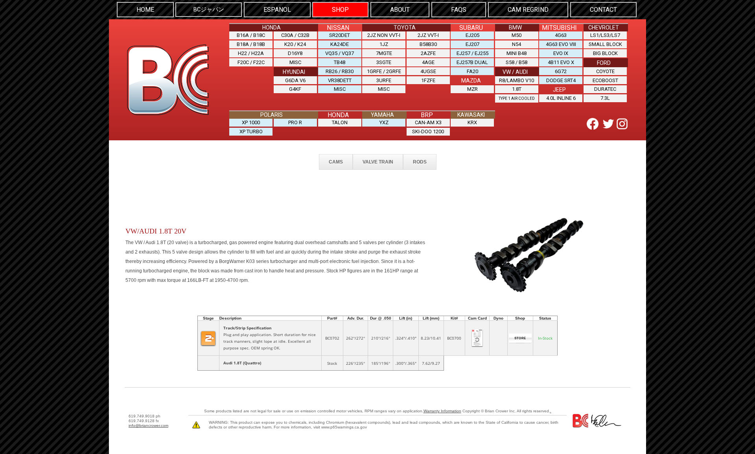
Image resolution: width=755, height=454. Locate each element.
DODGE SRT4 (561, 80)
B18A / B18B (251, 44)
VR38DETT (340, 80)
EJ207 (472, 44)
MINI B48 (516, 53)
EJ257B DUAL (472, 62)
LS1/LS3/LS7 (605, 35)
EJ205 (472, 35)
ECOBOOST (605, 80)
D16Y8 (295, 53)
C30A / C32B (295, 35)
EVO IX (560, 53)
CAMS (336, 162)
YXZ (384, 122)
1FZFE (428, 80)
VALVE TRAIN (378, 162)
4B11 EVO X (561, 62)
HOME (145, 9)
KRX (472, 122)
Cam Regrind (528, 9)
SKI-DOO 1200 (428, 131)
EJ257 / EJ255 (472, 53)
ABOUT (400, 9)
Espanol (277, 9)
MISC (295, 62)
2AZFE (428, 53)
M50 (516, 35)
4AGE (428, 62)
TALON (340, 122)
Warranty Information (442, 411)
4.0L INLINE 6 (561, 98)
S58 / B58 (516, 62)
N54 (516, 44)
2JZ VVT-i (428, 35)
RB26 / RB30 (340, 71)
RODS (420, 162)
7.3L (605, 98)
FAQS (458, 9)
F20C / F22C (251, 62)
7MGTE (384, 53)
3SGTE (383, 62)
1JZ (383, 44)
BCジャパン (208, 9)
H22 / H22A (251, 53)
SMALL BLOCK (605, 44)
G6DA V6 (295, 80)
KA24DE (339, 44)
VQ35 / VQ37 (339, 53)
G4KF (295, 89)
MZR (472, 89)
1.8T (516, 89)
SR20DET (339, 35)
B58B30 (428, 44)
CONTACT (603, 9)
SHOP (340, 9)
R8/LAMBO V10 (516, 80)
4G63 (561, 35)
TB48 (339, 62)
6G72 (561, 71)
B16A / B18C (251, 35)
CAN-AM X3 (428, 122)
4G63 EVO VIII (561, 44)
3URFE (383, 80)
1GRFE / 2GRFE (384, 71)
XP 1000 (251, 122)
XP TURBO (251, 131)
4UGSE (428, 71)
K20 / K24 (295, 44)
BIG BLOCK (605, 53)
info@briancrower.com (148, 425)
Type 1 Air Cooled (517, 98)
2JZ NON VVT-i (383, 35)
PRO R (295, 122)
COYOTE (605, 71)
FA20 (472, 71)
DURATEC (605, 89)
